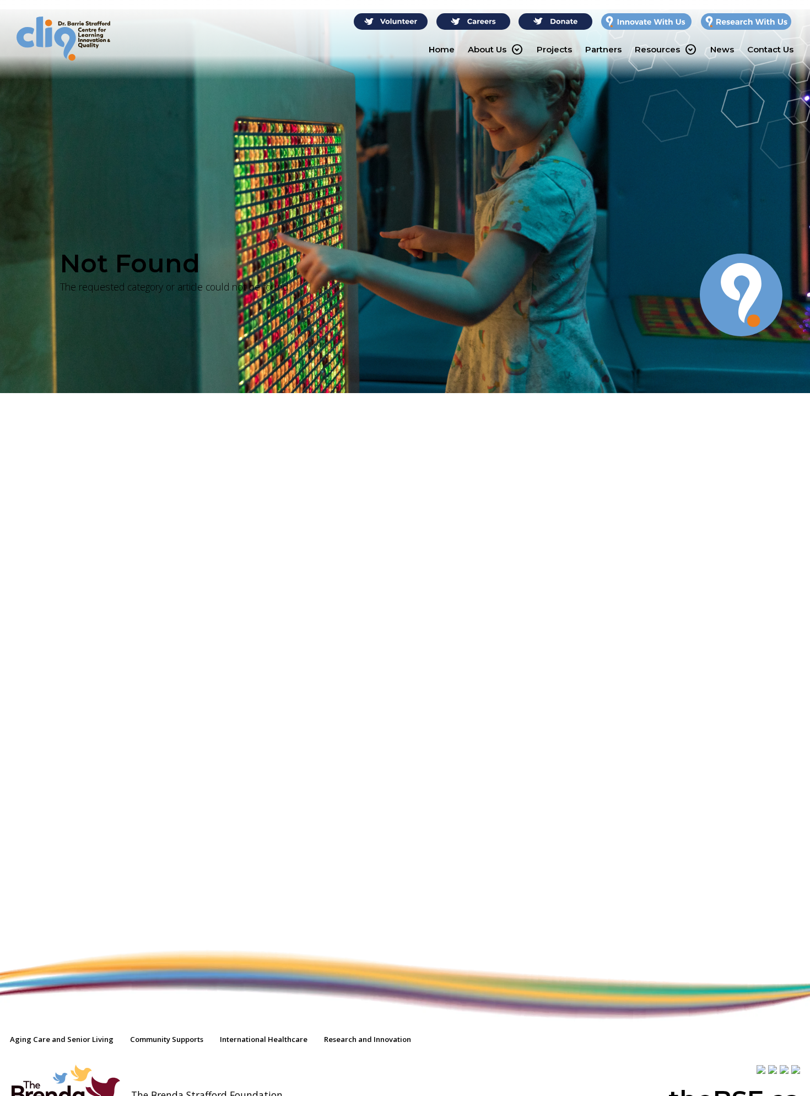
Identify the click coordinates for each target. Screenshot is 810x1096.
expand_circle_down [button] (517, 49)
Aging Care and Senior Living (62, 1039)
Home (442, 49)
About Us (495, 49)
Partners (603, 49)
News (722, 49)
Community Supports (166, 1039)
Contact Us (770, 49)
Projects (554, 49)
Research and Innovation (367, 1039)
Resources (665, 49)
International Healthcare (263, 1039)
